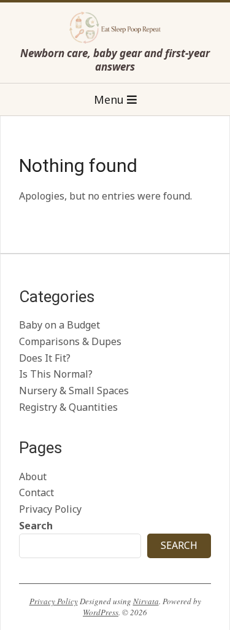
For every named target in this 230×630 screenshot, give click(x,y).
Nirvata (146, 601)
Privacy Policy (50, 509)
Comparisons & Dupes (70, 341)
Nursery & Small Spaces (74, 390)
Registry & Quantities (68, 407)
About (33, 476)
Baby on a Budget (59, 325)
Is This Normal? (56, 374)
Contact (36, 492)
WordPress (100, 612)
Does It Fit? (45, 358)
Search (36, 525)
